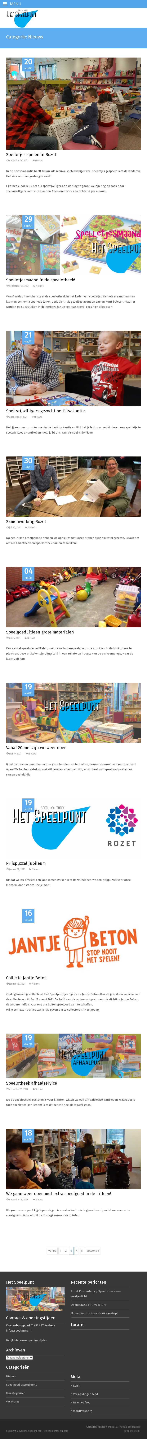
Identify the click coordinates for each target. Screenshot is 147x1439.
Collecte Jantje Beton (26, 977)
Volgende (93, 1250)
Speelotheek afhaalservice (31, 1083)
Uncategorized (15, 1393)
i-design (130, 1427)
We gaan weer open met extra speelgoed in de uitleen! (58, 1193)
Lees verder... (14, 203)
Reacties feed (82, 1402)
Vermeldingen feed (85, 1394)
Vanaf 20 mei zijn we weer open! (37, 747)
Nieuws (39, 160)
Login (76, 1385)
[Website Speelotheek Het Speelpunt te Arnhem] (30, 18)
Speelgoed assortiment (21, 1384)
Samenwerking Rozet (26, 521)
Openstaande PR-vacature (88, 1305)
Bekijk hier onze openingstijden (26, 1340)
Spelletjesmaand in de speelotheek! (40, 280)
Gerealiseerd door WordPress (101, 1427)
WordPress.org (82, 1411)
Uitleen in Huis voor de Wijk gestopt (94, 1313)
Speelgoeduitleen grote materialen (40, 632)
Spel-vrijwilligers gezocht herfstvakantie (45, 410)
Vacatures (12, 1401)
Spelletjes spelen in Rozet (31, 154)
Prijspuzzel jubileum (26, 863)
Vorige (52, 1250)
